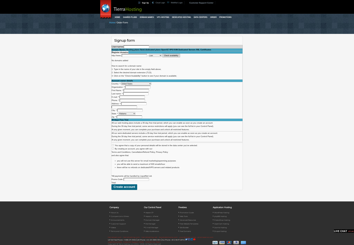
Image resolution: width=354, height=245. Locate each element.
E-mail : (115, 97)
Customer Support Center (201, 3)
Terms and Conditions (121, 152)
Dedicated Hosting (181, 17)
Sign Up (145, 3)
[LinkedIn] (192, 240)
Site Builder (184, 227)
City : (114, 110)
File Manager (150, 224)
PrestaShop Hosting (222, 220)
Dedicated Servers (187, 50)
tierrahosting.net (149, 237)
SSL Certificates (203, 50)
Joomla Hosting (220, 227)
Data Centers (200, 17)
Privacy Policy (162, 152)
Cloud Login (160, 3)
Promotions (225, 17)
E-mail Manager (151, 227)
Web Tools (184, 216)
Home (117, 17)
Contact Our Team (152, 242)
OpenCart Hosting (221, 224)
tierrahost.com (115, 237)
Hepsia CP (149, 213)
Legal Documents (115, 242)
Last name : (117, 94)
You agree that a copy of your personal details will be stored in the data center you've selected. (156, 145)
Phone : (115, 100)
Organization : (118, 87)
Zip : (114, 117)
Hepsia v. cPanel (151, 216)
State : (115, 113)
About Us (114, 213)
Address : (116, 104)
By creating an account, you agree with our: (134, 149)
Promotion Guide (187, 213)
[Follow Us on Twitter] (186, 240)
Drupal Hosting (220, 231)
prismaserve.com (205, 237)
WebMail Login (177, 3)
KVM (176, 50)
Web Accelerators (152, 231)
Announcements (117, 220)
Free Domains (185, 231)
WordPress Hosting (221, 213)
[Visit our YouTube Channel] (194, 240)
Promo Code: (117, 179)
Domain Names (147, 17)
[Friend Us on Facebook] (189, 240)
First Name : (117, 90)
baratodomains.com (168, 237)
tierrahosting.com (131, 237)
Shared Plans (130, 17)
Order (213, 17)
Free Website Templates (189, 224)
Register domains (120, 52)
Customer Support (118, 224)
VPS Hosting (163, 17)
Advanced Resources (188, 220)
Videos (113, 227)
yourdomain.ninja (187, 237)
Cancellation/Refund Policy (143, 152)
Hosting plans (133, 50)
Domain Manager (152, 220)
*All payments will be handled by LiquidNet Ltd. (131, 176)
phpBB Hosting (220, 216)
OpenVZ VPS (167, 50)
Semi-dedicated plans (150, 50)
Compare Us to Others (120, 216)
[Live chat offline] (344, 231)
